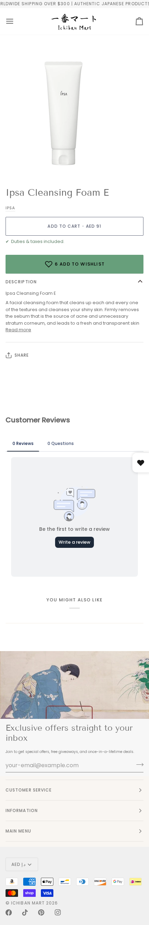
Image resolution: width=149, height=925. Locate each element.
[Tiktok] (25, 912)
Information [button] (22, 810)
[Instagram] (58, 912)
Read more (18, 329)
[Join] (137, 764)
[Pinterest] (41, 912)
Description (21, 282)
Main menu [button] (18, 831)
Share (22, 355)
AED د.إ (18, 864)
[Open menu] (10, 21)
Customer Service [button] (29, 790)
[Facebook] (9, 912)
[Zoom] (13, 163)
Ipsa (10, 208)
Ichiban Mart (28, 903)
